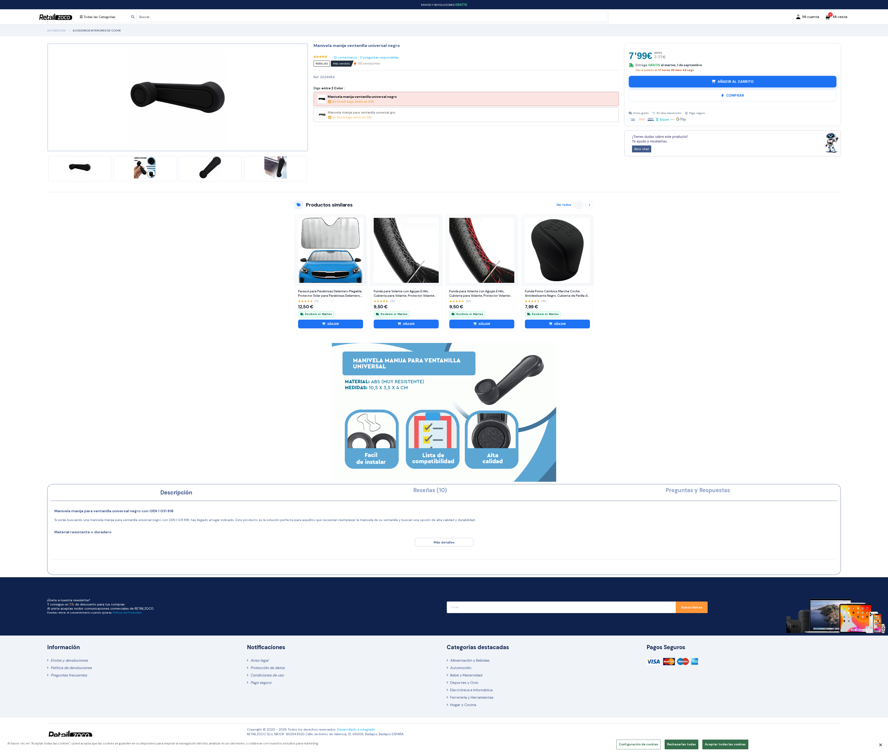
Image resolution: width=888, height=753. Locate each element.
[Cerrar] (881, 745)
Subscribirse (691, 607)
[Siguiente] (589, 205)
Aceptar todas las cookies (725, 744)
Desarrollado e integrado (356, 729)
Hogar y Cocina (463, 704)
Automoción (460, 667)
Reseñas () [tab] (430, 490)
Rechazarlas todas (681, 744)
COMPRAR (735, 95)
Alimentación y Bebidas (470, 660)
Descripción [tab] (176, 492)
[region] (444, 745)
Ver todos (563, 205)
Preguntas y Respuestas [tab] (698, 490)
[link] (368, 64)
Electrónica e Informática (471, 690)
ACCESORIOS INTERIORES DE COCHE (97, 30)
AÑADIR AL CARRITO (736, 81)
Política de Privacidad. (127, 612)
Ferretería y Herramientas (471, 697)
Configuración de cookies (638, 744)
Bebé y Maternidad (466, 675)
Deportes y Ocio (464, 682)
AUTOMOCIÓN (56, 30)
